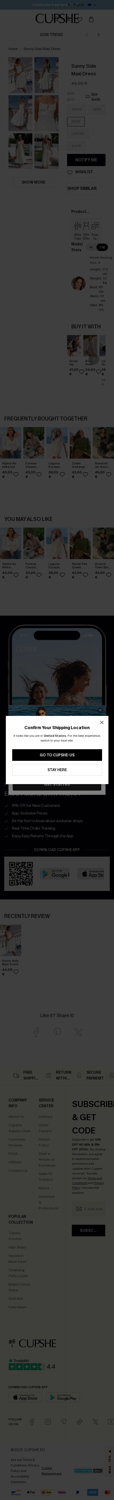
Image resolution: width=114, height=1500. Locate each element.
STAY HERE (57, 769)
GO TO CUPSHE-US (57, 755)
